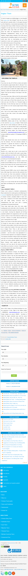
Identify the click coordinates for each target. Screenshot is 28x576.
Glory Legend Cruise (7, 425)
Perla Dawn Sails (6, 429)
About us (4, 497)
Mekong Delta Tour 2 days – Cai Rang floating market (14, 399)
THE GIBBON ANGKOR (13, 332)
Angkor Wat (6, 20)
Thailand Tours (5, 531)
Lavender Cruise (6, 427)
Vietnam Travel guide (14, 9)
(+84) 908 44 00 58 (6, 1)
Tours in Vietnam (14, 4)
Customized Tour (6, 537)
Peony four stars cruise (8, 419)
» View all (24, 462)
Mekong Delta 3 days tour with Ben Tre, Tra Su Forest (14, 395)
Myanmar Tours (5, 527)
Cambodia (3, 194)
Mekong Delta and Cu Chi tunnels (10, 407)
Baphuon (5, 330)
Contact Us (4, 510)
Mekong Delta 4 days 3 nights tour (10, 403)
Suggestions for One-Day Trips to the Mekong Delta (14, 442)
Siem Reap (12, 122)
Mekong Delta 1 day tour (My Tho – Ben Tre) (12, 397)
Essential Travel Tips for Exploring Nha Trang (12, 454)
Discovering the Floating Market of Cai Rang (12, 444)
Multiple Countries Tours (8, 534)
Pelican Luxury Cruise (7, 423)
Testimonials (5, 507)
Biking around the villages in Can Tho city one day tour (14, 405)
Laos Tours (4, 524)
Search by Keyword (6, 369)
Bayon (9, 330)
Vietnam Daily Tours (7, 518)
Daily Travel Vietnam (5, 9)
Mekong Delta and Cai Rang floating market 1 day (13, 413)
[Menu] (25, 5)
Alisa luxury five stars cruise (9, 421)
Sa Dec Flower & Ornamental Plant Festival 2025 (13, 434)
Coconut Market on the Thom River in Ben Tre (12, 440)
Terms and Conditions (7, 504)
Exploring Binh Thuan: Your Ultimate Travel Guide (13, 456)
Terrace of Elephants (16, 330)
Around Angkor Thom (12, 337)
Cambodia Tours (6, 521)
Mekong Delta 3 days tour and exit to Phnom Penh (13, 401)
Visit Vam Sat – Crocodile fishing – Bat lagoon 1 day (14, 393)
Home (3, 494)
